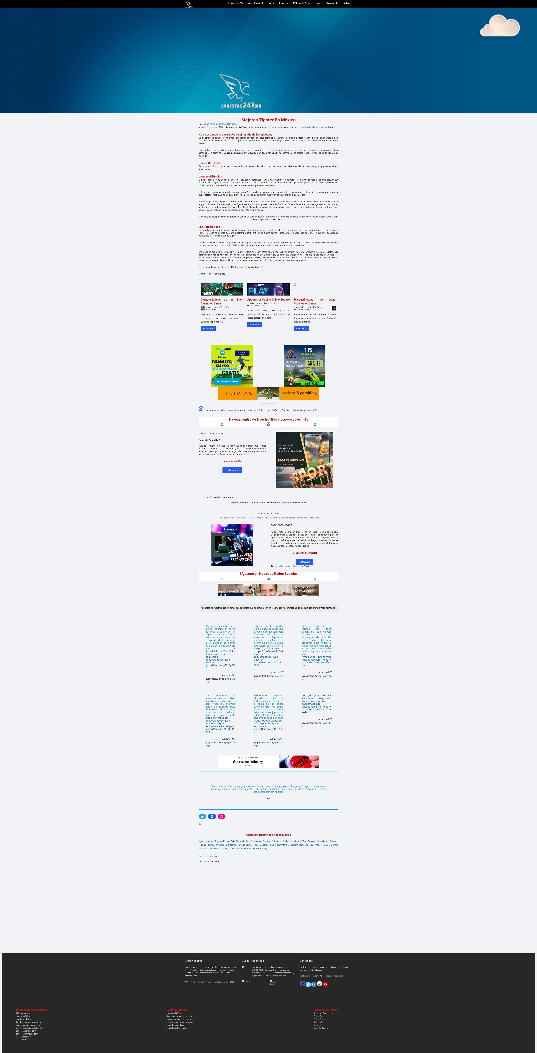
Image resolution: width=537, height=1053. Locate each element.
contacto (318, 976)
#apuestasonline (215, 726)
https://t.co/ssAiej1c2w (268, 651)
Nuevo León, (252, 845)
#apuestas (211, 656)
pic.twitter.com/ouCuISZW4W (267, 664)
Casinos (319, 3)
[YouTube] (325, 984)
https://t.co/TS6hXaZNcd (317, 656)
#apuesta (220, 654)
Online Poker (319, 1019)
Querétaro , (283, 845)
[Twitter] (308, 984)
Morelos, (232, 845)
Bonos (271, 3)
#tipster (210, 662)
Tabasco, (203, 848)
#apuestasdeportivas (217, 659)
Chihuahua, (276, 841)
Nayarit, (241, 845)
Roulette (318, 1025)
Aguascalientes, (206, 841)
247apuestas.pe (23, 1037)
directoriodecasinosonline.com (30, 1028)
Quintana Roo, (297, 845)
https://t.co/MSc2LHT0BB (316, 695)
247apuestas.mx (23, 1013)
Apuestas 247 (236, 3)
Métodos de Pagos (301, 3)
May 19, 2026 (269, 303)
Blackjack (318, 1022)
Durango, (312, 841)
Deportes (283, 3)
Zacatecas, (261, 848)
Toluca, (233, 848)
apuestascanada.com (26, 1031)
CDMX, (303, 841)
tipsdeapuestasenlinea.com (28, 1022)
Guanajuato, (323, 841)
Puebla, (272, 845)
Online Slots (319, 1016)
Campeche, (255, 841)
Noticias (347, 3)
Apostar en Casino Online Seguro (268, 299)
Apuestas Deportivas (323, 1013)
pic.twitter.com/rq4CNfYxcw (316, 664)
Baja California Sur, (240, 841)
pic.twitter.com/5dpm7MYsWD (316, 711)
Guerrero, (334, 841)
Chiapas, (266, 841)
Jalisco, (211, 845)
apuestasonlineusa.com (27, 1034)
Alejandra (207, 307)
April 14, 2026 (316, 307)
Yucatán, (251, 848)
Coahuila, (286, 841)
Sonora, (334, 845)
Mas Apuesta (332, 3)
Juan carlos (232, 124)
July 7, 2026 (221, 307)
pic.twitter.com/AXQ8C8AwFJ (220, 730)
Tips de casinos (210, 309)
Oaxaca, (264, 845)
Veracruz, (241, 848)
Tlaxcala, (224, 848)
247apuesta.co (23, 1040)
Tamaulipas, (214, 848)
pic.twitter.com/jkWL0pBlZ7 (220, 667)
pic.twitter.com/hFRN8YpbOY (268, 730)
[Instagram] (313, 984)
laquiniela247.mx (23, 1019)
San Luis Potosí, (313, 845)
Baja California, (222, 841)
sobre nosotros (319, 967)
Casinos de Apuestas (255, 3)
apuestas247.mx (23, 1016)
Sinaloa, (326, 845)
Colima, (295, 841)
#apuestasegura (311, 659)
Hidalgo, (202, 845)
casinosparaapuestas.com (28, 1025)
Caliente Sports (321, 1028)
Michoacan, (221, 845)
